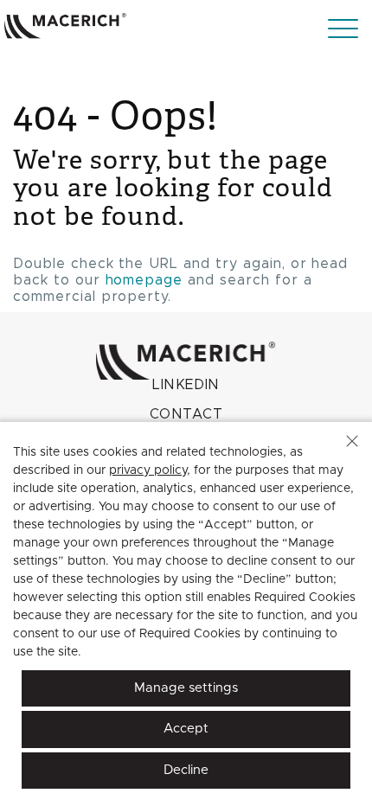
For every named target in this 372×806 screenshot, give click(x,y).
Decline (186, 770)
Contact (186, 414)
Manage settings (186, 687)
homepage (144, 280)
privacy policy (148, 470)
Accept (186, 728)
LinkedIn (186, 385)
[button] (352, 441)
